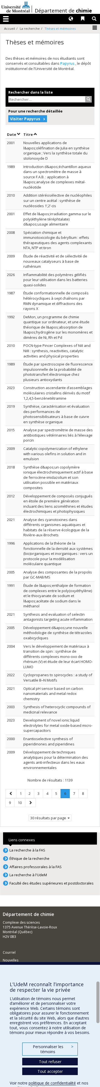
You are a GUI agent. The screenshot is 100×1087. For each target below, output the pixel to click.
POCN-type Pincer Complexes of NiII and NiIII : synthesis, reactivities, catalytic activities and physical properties (57, 350)
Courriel (9, 952)
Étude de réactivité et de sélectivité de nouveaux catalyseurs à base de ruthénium (55, 261)
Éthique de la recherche (29, 858)
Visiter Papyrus (25, 118)
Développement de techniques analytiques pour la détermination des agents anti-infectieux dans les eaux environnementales (55, 760)
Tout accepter (50, 1071)
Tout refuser (50, 1061)
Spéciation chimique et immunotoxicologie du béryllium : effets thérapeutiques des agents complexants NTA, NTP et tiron (57, 240)
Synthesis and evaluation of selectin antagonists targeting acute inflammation (57, 617)
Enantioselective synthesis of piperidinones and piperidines (48, 741)
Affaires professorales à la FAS (35, 866)
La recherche (30, 28)
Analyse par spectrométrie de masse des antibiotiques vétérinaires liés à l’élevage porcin (58, 435)
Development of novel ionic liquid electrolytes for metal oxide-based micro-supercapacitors (57, 725)
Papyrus (67, 63)
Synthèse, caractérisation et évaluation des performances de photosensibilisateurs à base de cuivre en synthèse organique (56, 414)
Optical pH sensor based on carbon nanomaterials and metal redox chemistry (53, 693)
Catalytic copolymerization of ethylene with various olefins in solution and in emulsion (55, 453)
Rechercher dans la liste (30, 92)
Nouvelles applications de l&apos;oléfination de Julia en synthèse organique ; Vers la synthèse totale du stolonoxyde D (56, 150)
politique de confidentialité (52, 1083)
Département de (63, 10)
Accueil (9, 28)
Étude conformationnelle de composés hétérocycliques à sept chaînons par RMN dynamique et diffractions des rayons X (56, 300)
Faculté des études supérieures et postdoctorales (51, 883)
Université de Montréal (15, 6)
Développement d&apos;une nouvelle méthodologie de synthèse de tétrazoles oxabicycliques (57, 632)
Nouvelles (10, 960)
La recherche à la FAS (27, 850)
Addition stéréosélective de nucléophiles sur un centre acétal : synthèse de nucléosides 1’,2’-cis (57, 200)
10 (21, 802)
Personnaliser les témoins (53, 1049)
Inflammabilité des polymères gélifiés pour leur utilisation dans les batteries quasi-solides (55, 279)
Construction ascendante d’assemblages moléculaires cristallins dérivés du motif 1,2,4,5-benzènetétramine (57, 392)
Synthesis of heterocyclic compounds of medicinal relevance (57, 709)
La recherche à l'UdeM (28, 874)
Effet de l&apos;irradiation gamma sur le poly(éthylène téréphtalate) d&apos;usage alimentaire (57, 219)
